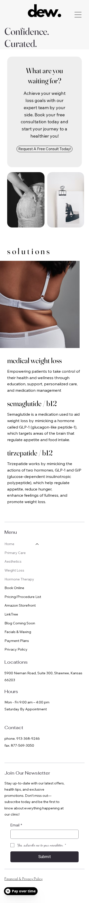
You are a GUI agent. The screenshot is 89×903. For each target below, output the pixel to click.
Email (16, 825)
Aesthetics (13, 561)
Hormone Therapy (19, 579)
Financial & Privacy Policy (23, 879)
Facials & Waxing (17, 632)
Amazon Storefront (20, 605)
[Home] (37, 544)
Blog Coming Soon (19, 623)
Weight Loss (14, 570)
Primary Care (15, 553)
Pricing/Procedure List (22, 597)
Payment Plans (16, 640)
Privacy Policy (15, 649)
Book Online (14, 588)
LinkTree (11, 614)
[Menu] (78, 15)
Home (9, 544)
